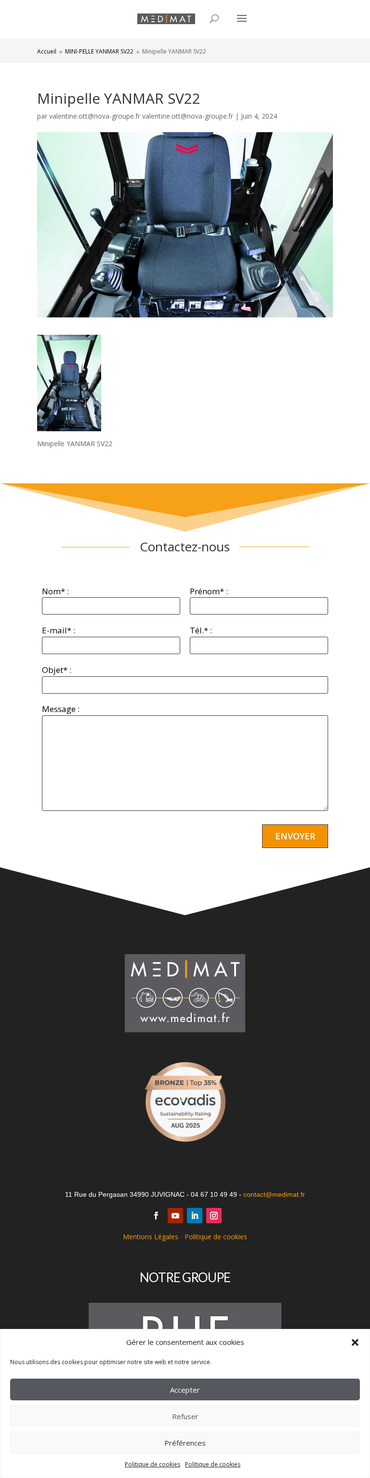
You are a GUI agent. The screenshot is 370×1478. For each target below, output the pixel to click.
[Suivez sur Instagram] (214, 1215)
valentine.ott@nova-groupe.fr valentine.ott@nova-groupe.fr (141, 116)
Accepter (185, 1390)
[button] (355, 1342)
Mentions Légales (150, 1236)
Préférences (185, 1443)
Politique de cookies (152, 1464)
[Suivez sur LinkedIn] (194, 1215)
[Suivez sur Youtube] (175, 1215)
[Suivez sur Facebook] (156, 1215)
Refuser (185, 1416)
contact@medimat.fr (274, 1194)
